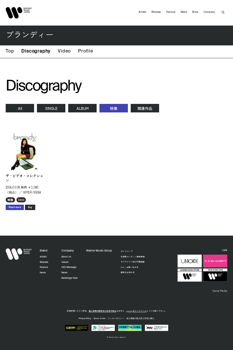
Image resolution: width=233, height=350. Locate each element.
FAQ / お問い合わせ (129, 267)
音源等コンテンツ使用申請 (133, 256)
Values (64, 262)
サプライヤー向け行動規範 (133, 261)
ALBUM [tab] (82, 108)
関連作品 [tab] (145, 108)
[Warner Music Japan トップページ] (19, 12)
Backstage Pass (69, 278)
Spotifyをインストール (136, 310)
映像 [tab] (113, 108)
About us (66, 257)
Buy (30, 207)
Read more (15, 207)
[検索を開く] (223, 12)
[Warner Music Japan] (19, 254)
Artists (142, 12)
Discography (35, 51)
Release (156, 12)
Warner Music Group (99, 251)
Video (64, 51)
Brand (43, 251)
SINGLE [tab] (51, 108)
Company (209, 12)
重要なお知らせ (128, 272)
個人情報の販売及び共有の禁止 (102, 310)
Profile (85, 51)
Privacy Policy (85, 319)
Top (10, 51)
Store (195, 12)
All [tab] (20, 108)
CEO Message (68, 267)
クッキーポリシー (116, 319)
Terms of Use (99, 319)
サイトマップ (127, 251)
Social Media (219, 291)
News (184, 12)
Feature (171, 12)
